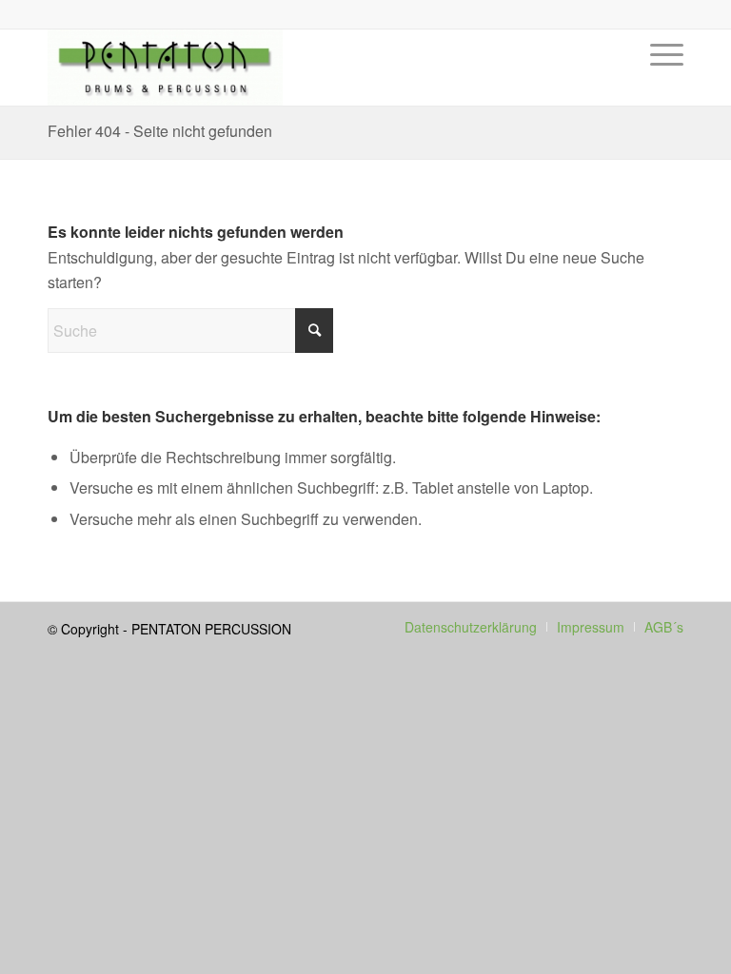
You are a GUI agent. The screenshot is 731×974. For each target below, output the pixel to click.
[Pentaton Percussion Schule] (165, 67)
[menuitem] (662, 82)
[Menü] (662, 82)
